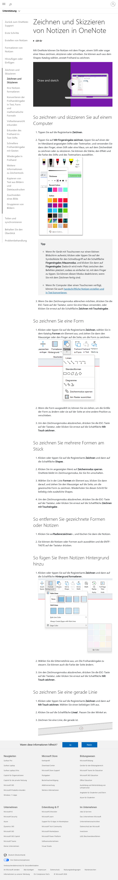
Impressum (42, 869)
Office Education (86, 780)
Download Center (48, 765)
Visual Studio (47, 846)
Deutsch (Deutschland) (16, 855)
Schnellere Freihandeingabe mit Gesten (16, 147)
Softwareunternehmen (50, 841)
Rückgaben (46, 775)
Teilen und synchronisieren (13, 220)
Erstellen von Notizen (16, 40)
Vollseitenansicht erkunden (16, 122)
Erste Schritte (12, 32)
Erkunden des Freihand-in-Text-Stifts (14, 134)
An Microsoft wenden (12, 869)
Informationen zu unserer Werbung (17, 874)
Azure (6, 821)
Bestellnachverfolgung (50, 780)
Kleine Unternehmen (11, 846)
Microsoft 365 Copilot (12, 836)
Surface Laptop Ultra (11, 770)
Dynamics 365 (9, 826)
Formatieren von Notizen (14, 49)
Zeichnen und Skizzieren (12, 71)
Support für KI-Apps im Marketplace (55, 821)
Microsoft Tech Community (52, 826)
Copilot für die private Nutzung (15, 780)
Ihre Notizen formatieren (13, 89)
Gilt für (38, 40)
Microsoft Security (10, 816)
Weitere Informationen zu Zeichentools (15, 169)
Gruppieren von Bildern (15, 205)
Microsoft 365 (9, 785)
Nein (89, 744)
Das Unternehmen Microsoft (90, 816)
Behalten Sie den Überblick (14, 231)
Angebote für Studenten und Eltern (93, 792)
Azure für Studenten (87, 797)
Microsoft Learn (47, 816)
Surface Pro (8, 760)
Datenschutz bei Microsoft (90, 826)
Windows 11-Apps (10, 795)
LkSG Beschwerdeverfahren (90, 836)
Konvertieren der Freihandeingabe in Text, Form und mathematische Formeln (16, 106)
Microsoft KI (8, 811)
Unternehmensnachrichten (90, 821)
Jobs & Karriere (85, 811)
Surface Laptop (9, 765)
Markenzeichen (90, 869)
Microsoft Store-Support (51, 770)
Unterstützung (9, 10)
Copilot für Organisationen (14, 775)
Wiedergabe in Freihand (14, 157)
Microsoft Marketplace (50, 831)
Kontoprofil (46, 760)
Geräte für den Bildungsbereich (91, 765)
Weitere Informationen (50, 790)
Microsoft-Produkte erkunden (14, 790)
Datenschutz (55, 869)
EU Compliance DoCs (42, 874)
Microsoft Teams (10, 841)
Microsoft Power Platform (51, 836)
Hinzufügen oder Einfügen (14, 60)
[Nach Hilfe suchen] (10, 4)
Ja (70, 744)
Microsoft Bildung (86, 760)
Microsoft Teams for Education (91, 770)
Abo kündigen (29, 869)
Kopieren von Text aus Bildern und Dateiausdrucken (16, 184)
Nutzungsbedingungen (72, 869)
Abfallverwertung (48, 785)
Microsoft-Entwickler (49, 811)
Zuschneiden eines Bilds (13, 196)
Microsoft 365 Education (89, 775)
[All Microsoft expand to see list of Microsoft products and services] (4, 4)
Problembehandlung (16, 240)
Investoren (84, 831)
